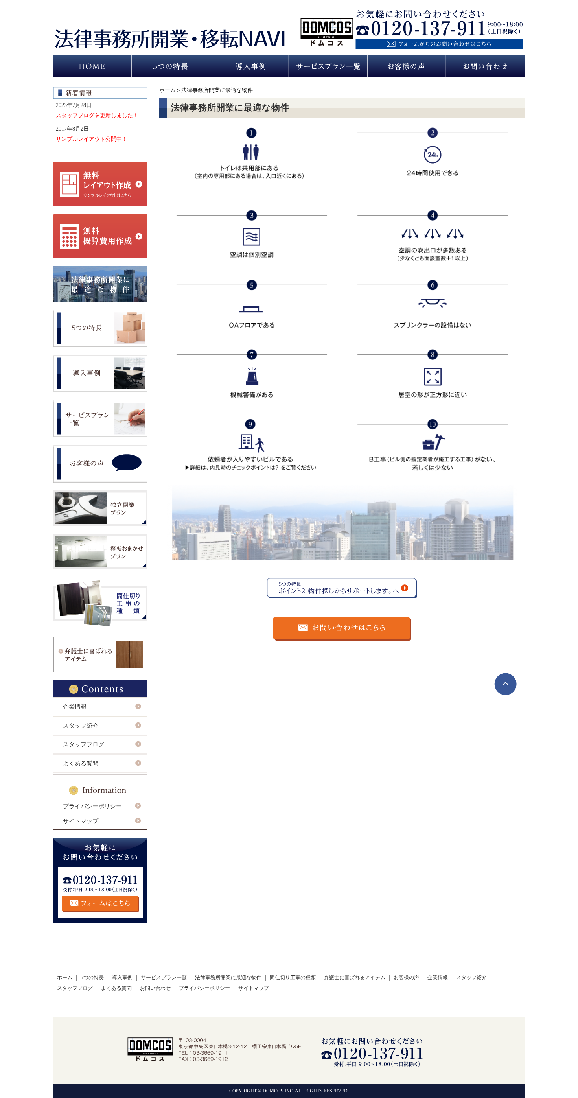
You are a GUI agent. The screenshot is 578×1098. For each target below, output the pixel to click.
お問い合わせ (155, 988)
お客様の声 (406, 977)
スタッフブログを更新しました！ (97, 115)
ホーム (167, 90)
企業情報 (75, 707)
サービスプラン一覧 (164, 977)
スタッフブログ (83, 744)
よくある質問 (80, 763)
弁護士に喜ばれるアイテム (354, 977)
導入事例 (122, 977)
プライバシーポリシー (92, 806)
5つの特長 (92, 977)
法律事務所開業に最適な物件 (228, 977)
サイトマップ (80, 821)
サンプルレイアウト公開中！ (91, 139)
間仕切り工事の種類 (293, 977)
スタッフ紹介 (80, 725)
